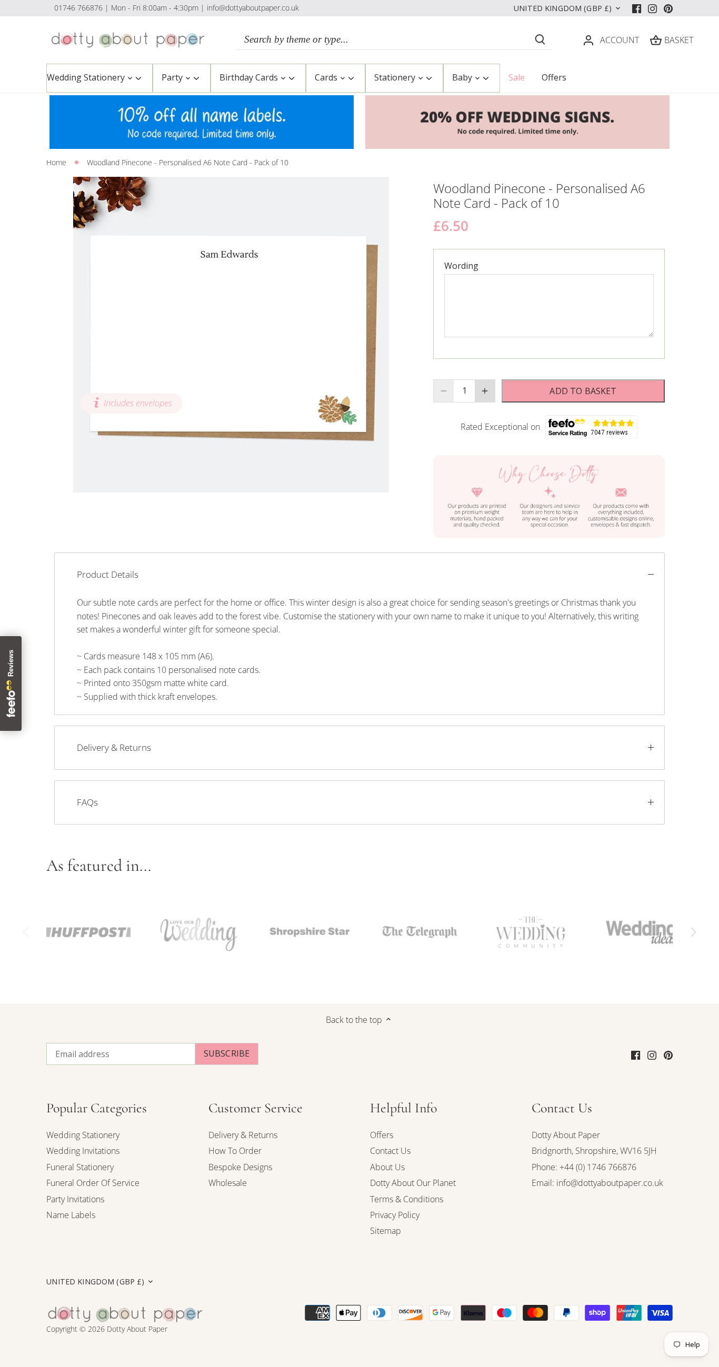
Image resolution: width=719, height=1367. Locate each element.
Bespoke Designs (240, 1167)
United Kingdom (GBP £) (563, 8)
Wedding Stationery (82, 1135)
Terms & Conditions (406, 1199)
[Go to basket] (656, 39)
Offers (381, 1135)
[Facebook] (636, 8)
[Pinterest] (668, 8)
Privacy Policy (395, 1215)
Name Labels (70, 1215)
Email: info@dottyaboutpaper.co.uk (597, 1183)
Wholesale (227, 1183)
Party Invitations (75, 1199)
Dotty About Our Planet (413, 1183)
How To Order (235, 1151)
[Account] (588, 39)
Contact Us (390, 1151)
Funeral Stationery (80, 1167)
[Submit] (540, 39)
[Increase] (485, 391)
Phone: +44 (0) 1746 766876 (584, 1167)
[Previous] (25, 931)
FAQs (87, 802)
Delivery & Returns (114, 747)
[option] (231, 334)
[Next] (693, 931)
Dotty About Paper (566, 1135)
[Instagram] (652, 8)
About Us (387, 1167)
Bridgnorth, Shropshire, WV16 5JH (594, 1151)
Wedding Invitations (82, 1151)
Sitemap (385, 1231)
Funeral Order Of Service (92, 1183)
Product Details (107, 574)
